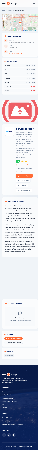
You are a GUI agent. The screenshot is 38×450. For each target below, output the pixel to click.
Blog (3, 404)
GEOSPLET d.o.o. (16, 446)
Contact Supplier (26, 176)
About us (5, 392)
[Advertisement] (19, 278)
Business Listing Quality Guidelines (12, 424)
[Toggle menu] (34, 3)
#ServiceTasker (9, 355)
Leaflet (26, 30)
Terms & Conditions (8, 418)
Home (3, 10)
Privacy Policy (6, 421)
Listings (10, 10)
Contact (4, 407)
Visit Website (25, 180)
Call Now (23, 185)
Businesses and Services (25, 165)
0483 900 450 (13, 47)
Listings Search (6, 395)
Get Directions (25, 190)
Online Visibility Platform (9, 401)
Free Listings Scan (7, 398)
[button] (4, 16)
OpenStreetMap (33, 30)
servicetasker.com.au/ (15, 53)
